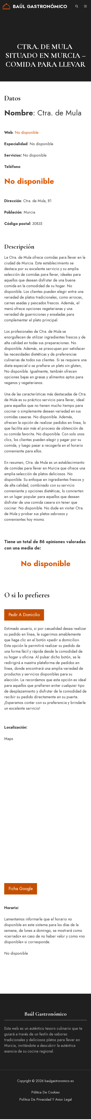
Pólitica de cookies (45, 1092)
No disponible (27, 132)
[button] (76, 6)
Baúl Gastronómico (40, 6)
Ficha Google (20, 889)
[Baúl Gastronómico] (6, 6)
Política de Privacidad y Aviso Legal (45, 1099)
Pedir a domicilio (24, 615)
